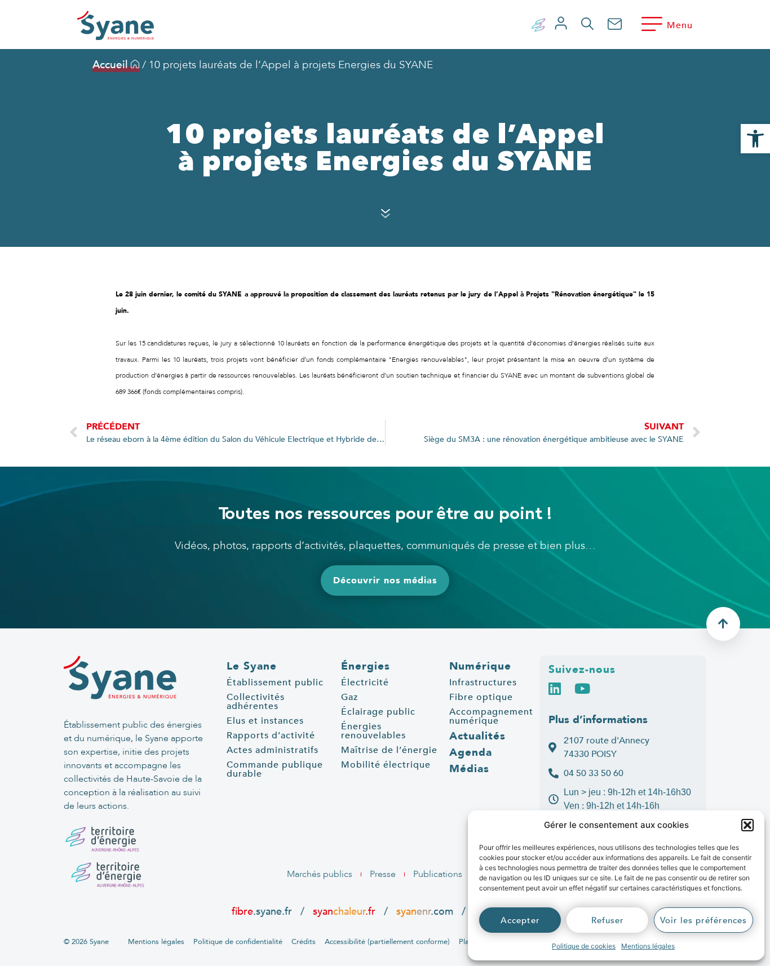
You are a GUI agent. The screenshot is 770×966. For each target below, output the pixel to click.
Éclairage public (378, 711)
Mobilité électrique (386, 764)
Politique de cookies (584, 946)
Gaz (349, 697)
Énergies (365, 666)
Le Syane (252, 666)
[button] (747, 825)
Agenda (470, 752)
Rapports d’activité (271, 735)
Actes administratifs (272, 750)
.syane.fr (263, 911)
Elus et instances (265, 720)
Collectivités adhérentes (256, 702)
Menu (680, 25)
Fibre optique (481, 697)
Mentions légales (648, 946)
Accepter (520, 920)
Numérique (480, 666)
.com (424, 911)
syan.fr (344, 911)
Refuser (607, 920)
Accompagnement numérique (491, 716)
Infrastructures (483, 682)
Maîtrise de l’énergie (389, 750)
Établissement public (275, 682)
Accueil (111, 64)
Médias (469, 768)
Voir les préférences (703, 920)
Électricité (365, 682)
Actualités (477, 736)
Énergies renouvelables (373, 731)
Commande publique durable (275, 769)
